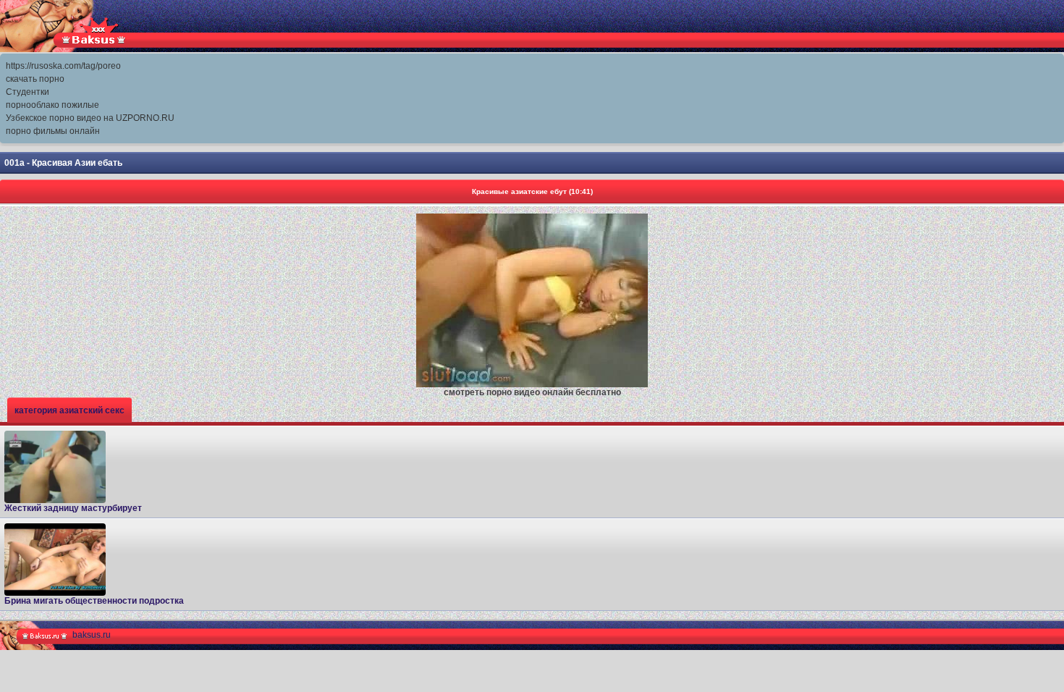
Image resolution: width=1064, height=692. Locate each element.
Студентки (27, 92)
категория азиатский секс (69, 410)
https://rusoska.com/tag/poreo (63, 66)
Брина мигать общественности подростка (94, 601)
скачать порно (35, 79)
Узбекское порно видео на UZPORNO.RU (90, 118)
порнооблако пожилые (52, 105)
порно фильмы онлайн (53, 131)
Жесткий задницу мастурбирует (73, 508)
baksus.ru (91, 635)
